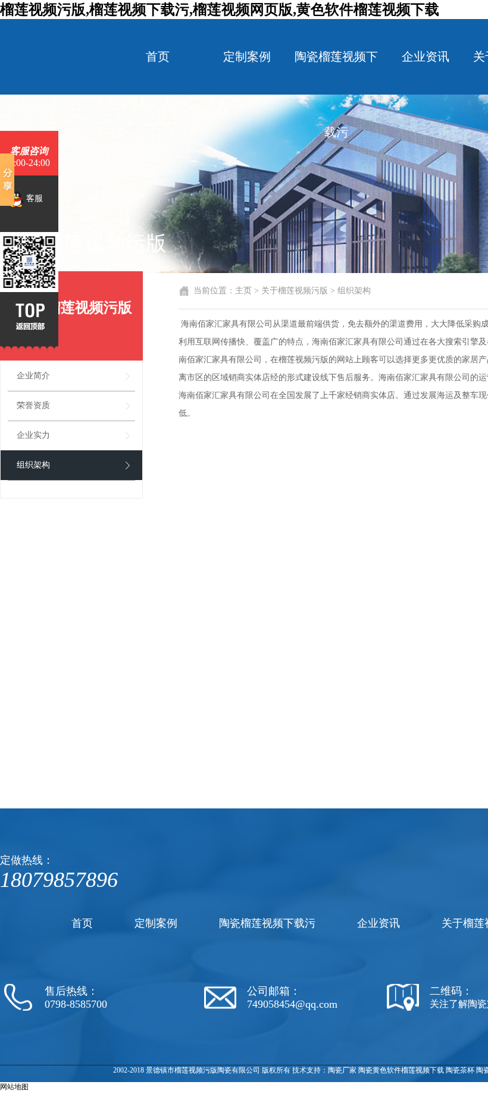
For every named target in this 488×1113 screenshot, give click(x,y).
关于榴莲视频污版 (294, 290)
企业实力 (33, 435)
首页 (158, 56)
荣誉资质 (33, 405)
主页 (243, 290)
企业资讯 (425, 56)
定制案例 (247, 56)
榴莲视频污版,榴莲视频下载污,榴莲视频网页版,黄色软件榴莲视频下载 (219, 9)
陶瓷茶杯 (460, 1070)
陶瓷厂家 (342, 1070)
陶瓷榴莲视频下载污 (336, 94)
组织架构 (33, 464)
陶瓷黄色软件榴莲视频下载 (401, 1070)
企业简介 (33, 375)
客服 (33, 198)
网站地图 (14, 1087)
